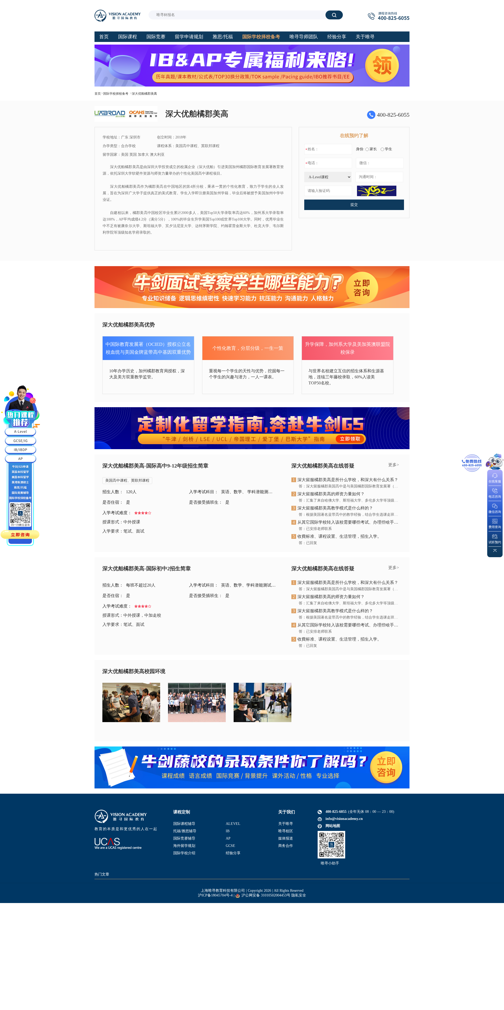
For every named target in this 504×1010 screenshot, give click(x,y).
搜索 (334, 15)
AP (228, 838)
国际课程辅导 (184, 824)
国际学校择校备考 (115, 93)
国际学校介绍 (184, 853)
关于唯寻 (285, 824)
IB (227, 831)
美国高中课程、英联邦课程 (127, 480)
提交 (354, 205)
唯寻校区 (285, 831)
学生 (388, 149)
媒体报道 (285, 838)
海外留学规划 (184, 846)
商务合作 (285, 846)
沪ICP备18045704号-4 (215, 895)
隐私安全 (298, 895)
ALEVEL (233, 824)
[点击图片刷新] (376, 191)
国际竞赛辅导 (184, 838)
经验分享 (233, 853)
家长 (373, 149)
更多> (393, 465)
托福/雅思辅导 (184, 831)
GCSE (230, 846)
